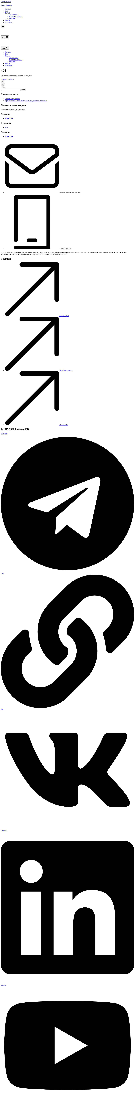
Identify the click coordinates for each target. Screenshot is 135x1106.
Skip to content (6, 2)
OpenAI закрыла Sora (12, 99)
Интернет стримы (15, 16)
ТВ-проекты (13, 15)
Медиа (7, 13)
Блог (6, 11)
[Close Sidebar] (3, 85)
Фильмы (12, 18)
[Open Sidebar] (3, 26)
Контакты (8, 22)
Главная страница (7, 79)
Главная (8, 9)
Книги (7, 20)
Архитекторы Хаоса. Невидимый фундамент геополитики (26, 101)
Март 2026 (9, 118)
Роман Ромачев (6, 5)
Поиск (3, 87)
